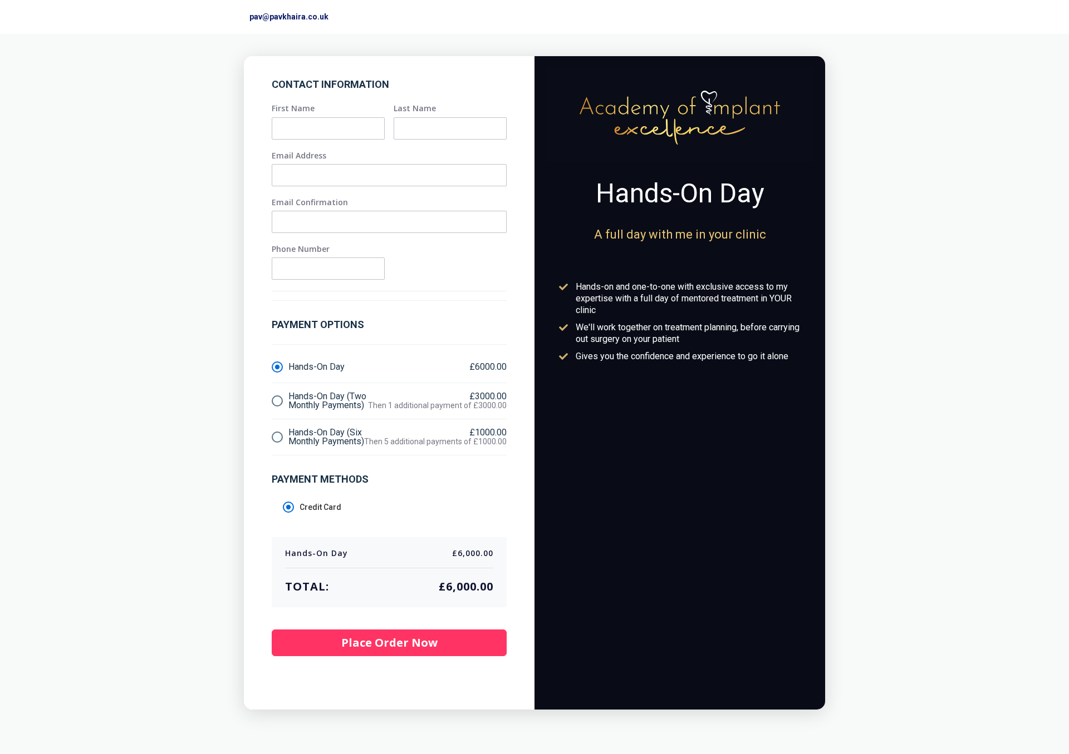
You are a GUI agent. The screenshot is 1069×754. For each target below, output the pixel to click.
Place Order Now (389, 642)
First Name (293, 108)
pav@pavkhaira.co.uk (288, 16)
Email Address (299, 156)
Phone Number (301, 249)
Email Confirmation (310, 202)
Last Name (415, 108)
